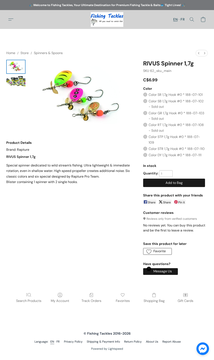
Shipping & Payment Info (103, 341)
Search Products (28, 301)
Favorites (123, 301)
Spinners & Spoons (48, 53)
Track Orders (91, 301)
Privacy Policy (73, 341)
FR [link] (58, 341)
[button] (107, 19)
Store (24, 53)
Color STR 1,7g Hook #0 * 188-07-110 (177, 149)
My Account (60, 301)
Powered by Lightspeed (107, 349)
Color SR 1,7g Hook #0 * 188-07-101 (176, 94)
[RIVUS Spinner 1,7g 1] (15, 81)
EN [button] (175, 19)
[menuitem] (199, 53)
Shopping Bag (154, 301)
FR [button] (183, 19)
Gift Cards (185, 301)
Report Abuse (171, 341)
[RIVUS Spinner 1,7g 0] (15, 67)
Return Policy (133, 341)
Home (10, 53)
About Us (152, 341)
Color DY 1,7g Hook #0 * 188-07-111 (175, 155)
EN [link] (52, 341)
